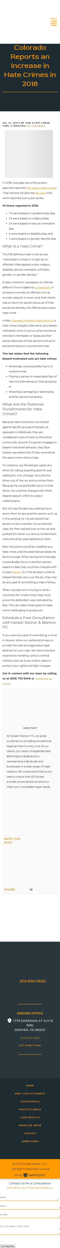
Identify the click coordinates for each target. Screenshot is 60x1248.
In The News (36, 126)
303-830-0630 (32, 981)
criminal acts (43, 287)
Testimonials (30, 1101)
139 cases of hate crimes (42, 187)
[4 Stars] (30, 857)
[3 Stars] (30, 841)
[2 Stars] (30, 824)
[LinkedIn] (27, 889)
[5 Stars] (30, 874)
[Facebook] (18, 889)
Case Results (30, 1117)
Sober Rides (30, 1141)
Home (30, 1085)
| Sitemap (44, 1169)
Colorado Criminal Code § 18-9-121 (32, 320)
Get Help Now (7, 1246)
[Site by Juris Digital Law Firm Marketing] (35, 1175)
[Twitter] (22, 889)
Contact (30, 1133)
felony (17, 572)
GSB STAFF (30, 728)
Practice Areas (30, 1109)
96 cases (40, 193)
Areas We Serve (30, 1125)
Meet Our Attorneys (30, 1093)
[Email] (31, 889)
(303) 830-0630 (30, 1037)
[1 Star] (30, 808)
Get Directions (30, 1045)
